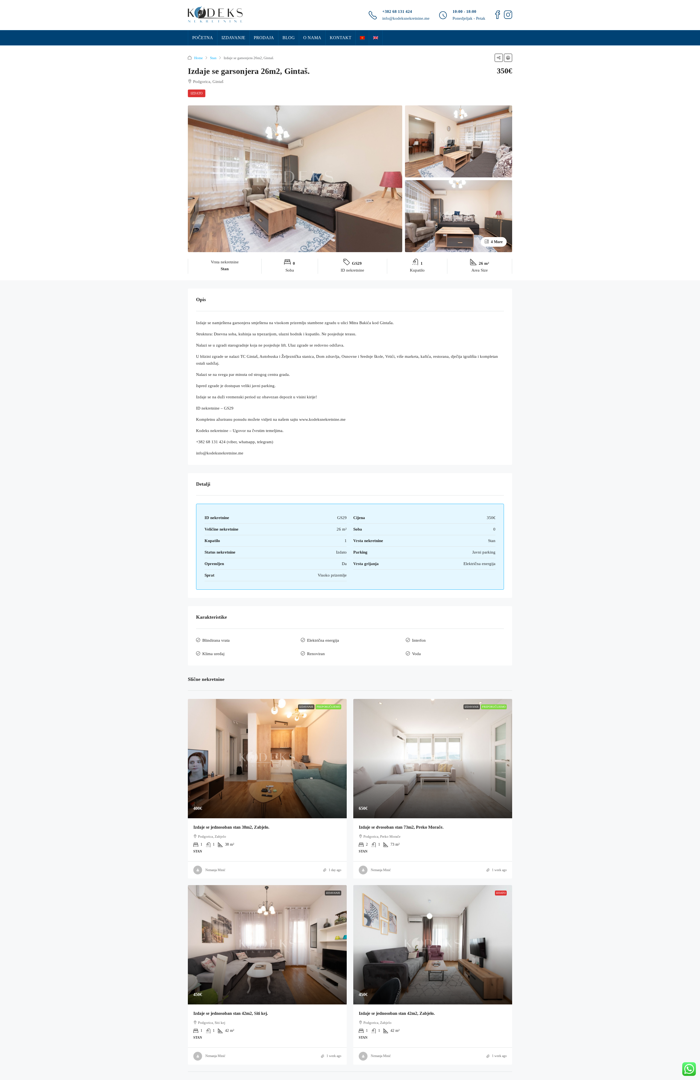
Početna (202, 37)
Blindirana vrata (216, 640)
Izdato (197, 93)
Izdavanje (233, 37)
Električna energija (323, 640)
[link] (267, 758)
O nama (312, 37)
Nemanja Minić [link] (215, 870)
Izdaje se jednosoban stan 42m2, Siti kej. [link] (230, 1013)
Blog (288, 37)
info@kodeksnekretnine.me (406, 18)
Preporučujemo (328, 706)
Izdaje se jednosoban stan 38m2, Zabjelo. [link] (231, 827)
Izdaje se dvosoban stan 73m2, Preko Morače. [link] (401, 827)
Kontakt (340, 37)
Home (198, 58)
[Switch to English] (375, 37)
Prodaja (264, 37)
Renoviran (316, 654)
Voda (416, 654)
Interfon (419, 640)
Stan (213, 58)
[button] (499, 58)
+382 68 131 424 (397, 11)
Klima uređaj (213, 654)
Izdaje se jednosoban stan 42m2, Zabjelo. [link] (397, 1013)
